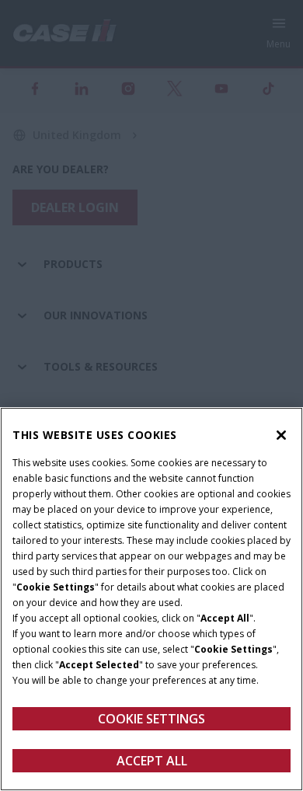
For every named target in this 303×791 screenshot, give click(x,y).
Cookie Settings (151, 718)
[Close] (281, 435)
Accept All (152, 760)
